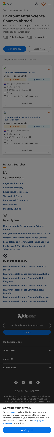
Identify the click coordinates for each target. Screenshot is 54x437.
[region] (27, 420)
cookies (13, 412)
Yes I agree (27, 430)
